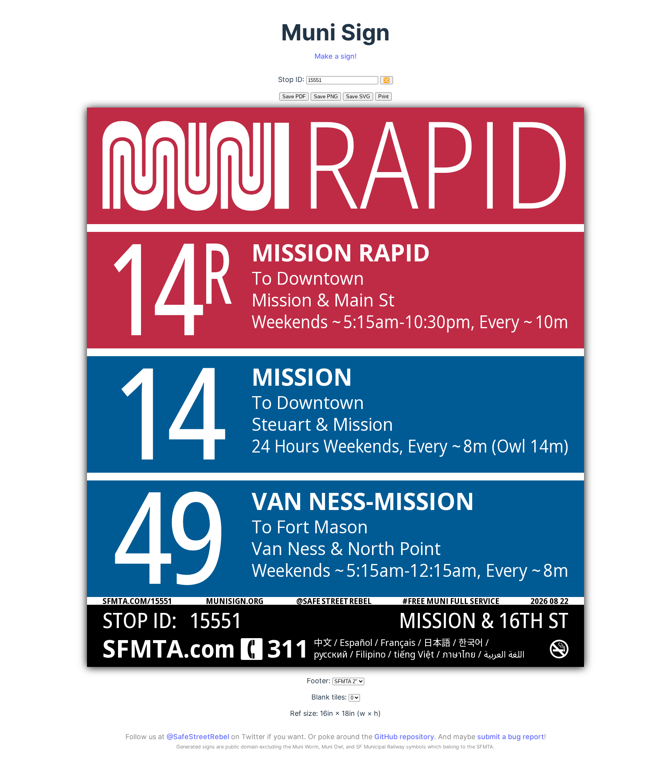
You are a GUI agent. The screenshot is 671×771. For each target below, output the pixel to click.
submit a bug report (510, 737)
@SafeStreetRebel (198, 737)
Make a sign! (335, 56)
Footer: (319, 681)
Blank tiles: (330, 697)
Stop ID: (292, 79)
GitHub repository (404, 737)
